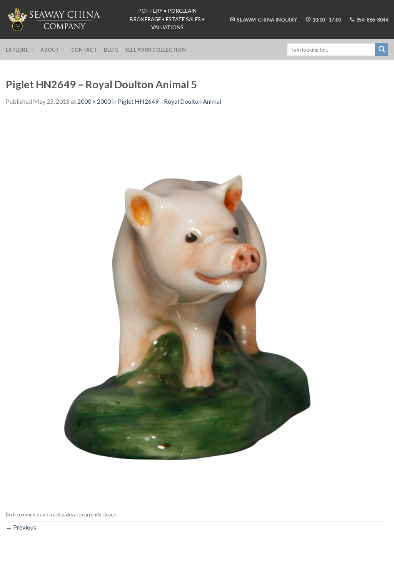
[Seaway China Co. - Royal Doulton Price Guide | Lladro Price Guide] (55, 19)
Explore (17, 50)
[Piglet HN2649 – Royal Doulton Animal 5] (197, 306)
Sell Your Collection (155, 50)
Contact (84, 50)
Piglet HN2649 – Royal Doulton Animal (169, 101)
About (49, 50)
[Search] (381, 49)
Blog (111, 50)
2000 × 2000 (94, 101)
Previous (21, 527)
